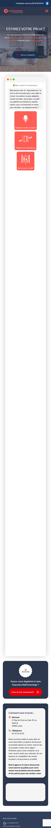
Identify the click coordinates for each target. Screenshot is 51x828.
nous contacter (37, 40)
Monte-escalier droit (11, 823)
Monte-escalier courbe (11, 826)
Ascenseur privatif (25, 168)
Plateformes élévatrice (25, 148)
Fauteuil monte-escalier (25, 127)
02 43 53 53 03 (37, 3)
